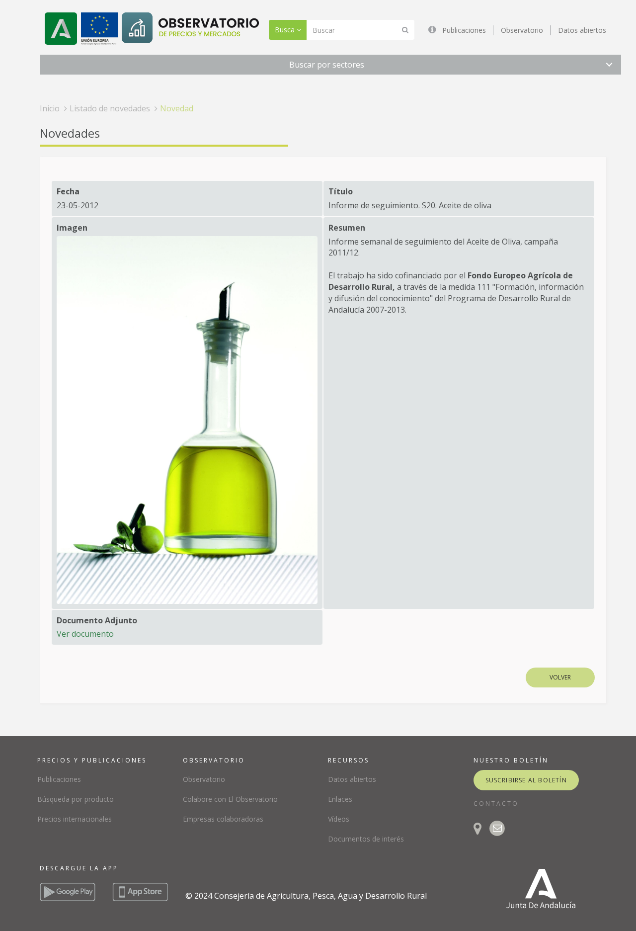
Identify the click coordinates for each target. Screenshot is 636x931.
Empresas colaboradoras (223, 819)
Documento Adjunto (97, 620)
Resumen (346, 227)
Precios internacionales (74, 819)
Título (340, 191)
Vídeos (338, 819)
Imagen (72, 227)
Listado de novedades (110, 108)
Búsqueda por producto (75, 799)
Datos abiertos (582, 30)
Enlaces (340, 799)
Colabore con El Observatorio (230, 799)
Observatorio (522, 30)
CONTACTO (496, 803)
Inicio (50, 108)
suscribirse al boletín (526, 780)
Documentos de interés (366, 839)
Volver (560, 677)
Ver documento (85, 633)
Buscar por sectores (326, 64)
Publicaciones (464, 30)
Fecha (68, 191)
